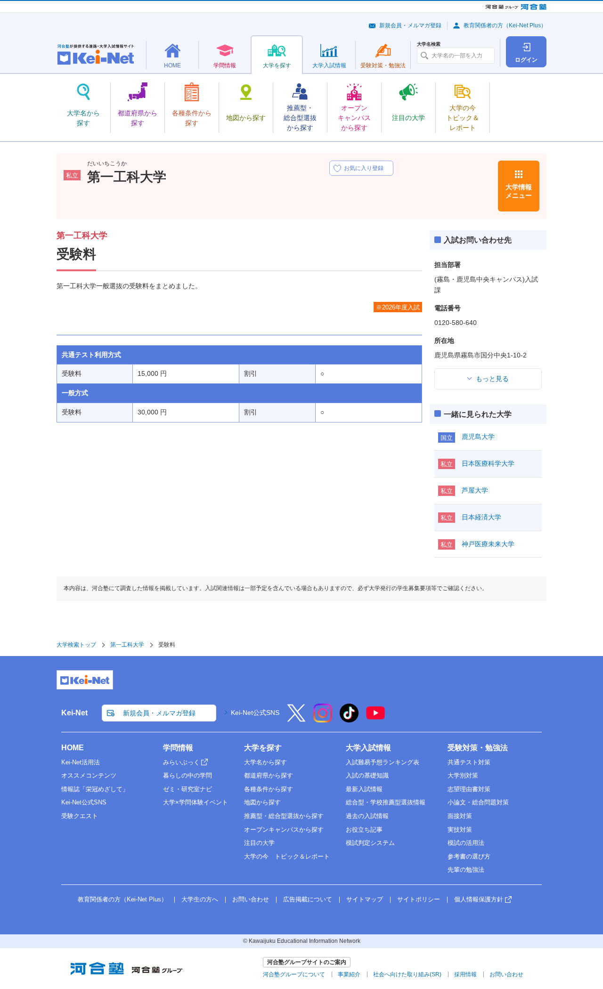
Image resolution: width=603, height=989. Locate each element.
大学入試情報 (368, 748)
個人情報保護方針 (478, 899)
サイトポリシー (418, 899)
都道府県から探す (268, 775)
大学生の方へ (199, 899)
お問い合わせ (250, 899)
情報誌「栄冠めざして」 (95, 789)
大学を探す (263, 748)
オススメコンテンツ (88, 775)
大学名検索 (428, 44)
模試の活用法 (466, 842)
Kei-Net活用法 (80, 762)
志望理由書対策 (469, 789)
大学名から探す (265, 762)
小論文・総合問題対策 (478, 802)
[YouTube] (375, 719)
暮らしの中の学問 (187, 775)
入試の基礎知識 (367, 775)
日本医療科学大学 (488, 463)
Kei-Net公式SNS (255, 712)
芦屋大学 (475, 490)
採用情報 (465, 974)
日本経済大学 (481, 517)
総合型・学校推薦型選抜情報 (385, 802)
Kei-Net (74, 713)
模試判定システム (370, 842)
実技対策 (460, 829)
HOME (72, 748)
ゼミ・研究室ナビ (187, 789)
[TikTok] (349, 719)
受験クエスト (79, 815)
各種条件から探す (268, 789)
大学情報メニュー (518, 191)
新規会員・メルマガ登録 (410, 25)
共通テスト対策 (469, 762)
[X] (296, 719)
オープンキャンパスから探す (284, 829)
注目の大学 (259, 842)
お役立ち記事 (364, 829)
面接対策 (460, 815)
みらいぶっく (181, 762)
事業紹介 (349, 974)
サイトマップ (364, 899)
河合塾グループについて (294, 974)
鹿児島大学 (478, 436)
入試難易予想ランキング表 (382, 762)
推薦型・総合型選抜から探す (284, 815)
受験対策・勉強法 (478, 748)
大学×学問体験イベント (195, 802)
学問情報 (178, 748)
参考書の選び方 (469, 856)
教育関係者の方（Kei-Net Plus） (505, 25)
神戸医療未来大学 (488, 544)
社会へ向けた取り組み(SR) (407, 974)
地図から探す (262, 802)
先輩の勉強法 (466, 869)
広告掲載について (307, 899)
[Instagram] (322, 719)
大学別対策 (463, 775)
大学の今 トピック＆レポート (287, 856)
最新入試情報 (364, 789)
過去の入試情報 (367, 815)
